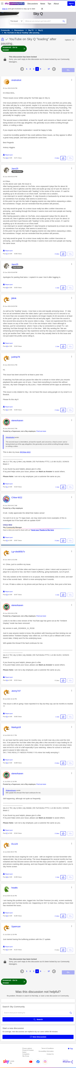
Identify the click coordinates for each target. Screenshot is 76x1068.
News (42, 4)
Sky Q (38, 14)
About (56, 4)
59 (7, 916)
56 (7, 763)
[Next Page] (54, 69)
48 (7, 287)
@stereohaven (11, 790)
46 (7, 158)
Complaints (25, 1054)
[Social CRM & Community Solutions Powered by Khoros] (68, 1062)
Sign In (71, 3)
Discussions (32, 4)
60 (7, 949)
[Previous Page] (22, 69)
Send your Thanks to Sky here (42, 530)
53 (7, 594)
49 (7, 346)
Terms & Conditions (47, 1048)
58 (7, 877)
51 (7, 487)
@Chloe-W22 (25, 452)
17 (49, 69)
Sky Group (25, 1056)
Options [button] (68, 40)
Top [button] (71, 1049)
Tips (49, 4)
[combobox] (43, 21)
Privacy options (27, 1048)
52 (7, 540)
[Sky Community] (14, 3)
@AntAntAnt (10, 437)
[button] (71, 79)
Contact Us (50, 1054)
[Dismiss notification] (42, 8)
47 (7, 253)
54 (7, 680)
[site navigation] (2, 4)
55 (7, 716)
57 (7, 833)
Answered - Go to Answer (13, 48)
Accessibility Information (46, 1051)
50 (7, 410)
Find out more (41, 431)
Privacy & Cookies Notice (28, 1051)
